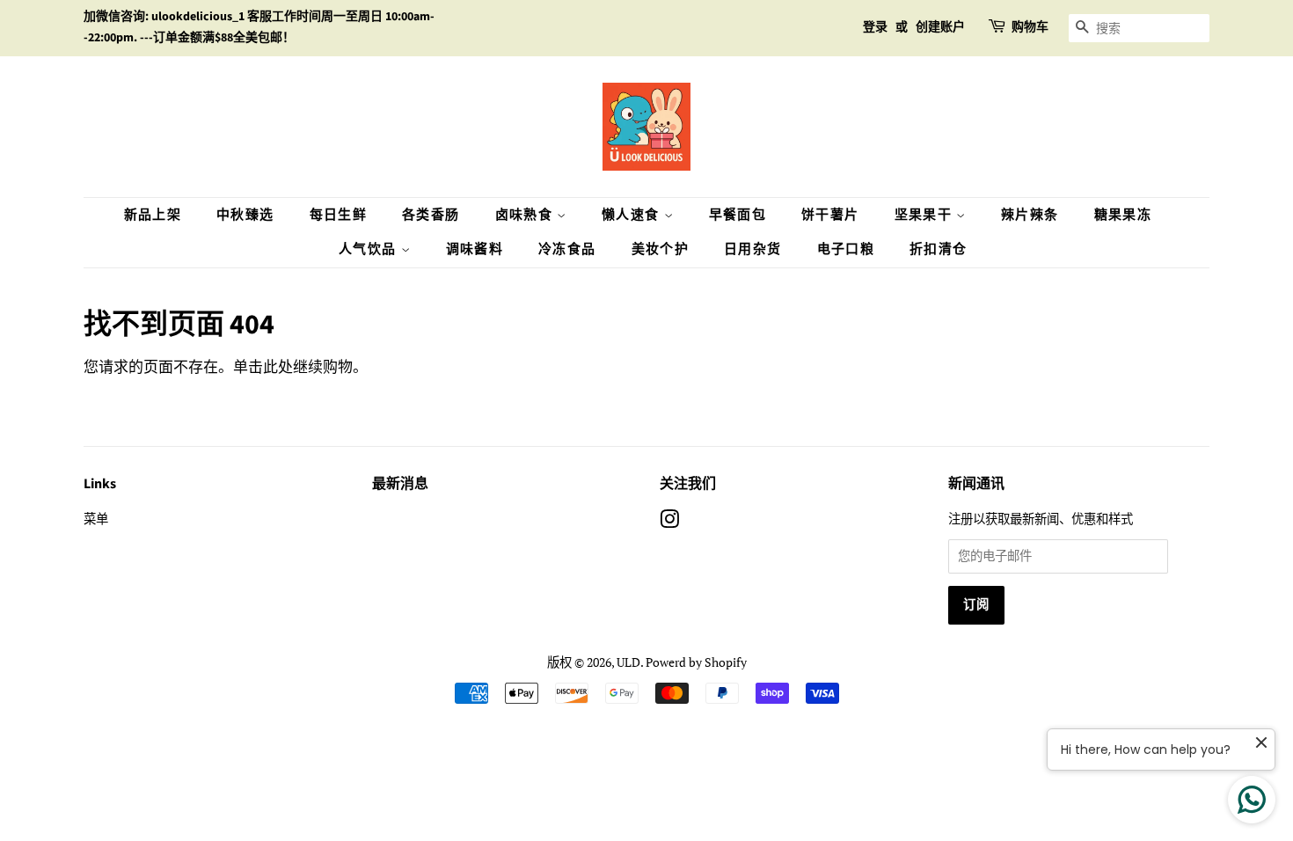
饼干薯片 (830, 215)
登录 (875, 27)
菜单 (96, 518)
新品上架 (153, 215)
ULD (628, 662)
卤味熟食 (526, 215)
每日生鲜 (339, 215)
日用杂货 (753, 249)
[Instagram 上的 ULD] (669, 522)
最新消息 (400, 484)
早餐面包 (738, 215)
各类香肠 (431, 215)
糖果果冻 (1123, 215)
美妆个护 (661, 249)
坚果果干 (926, 215)
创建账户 (940, 27)
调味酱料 (475, 249)
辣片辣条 (1030, 215)
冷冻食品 (567, 249)
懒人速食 (633, 215)
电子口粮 (846, 249)
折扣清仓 (938, 249)
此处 (278, 366)
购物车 (1030, 27)
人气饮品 (370, 249)
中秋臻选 (245, 215)
